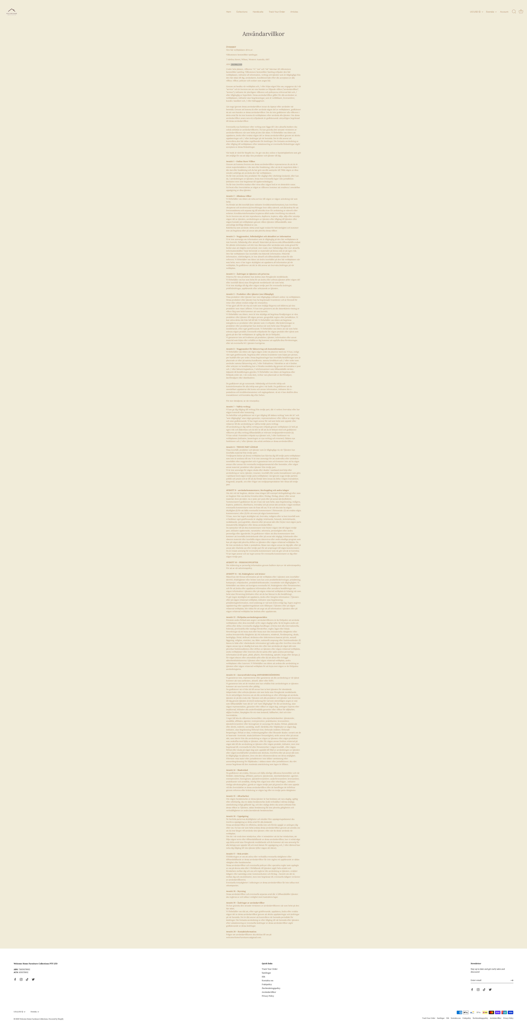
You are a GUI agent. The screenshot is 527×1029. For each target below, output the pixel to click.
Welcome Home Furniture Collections (33, 1019)
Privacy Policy (268, 996)
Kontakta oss (267, 980)
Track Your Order (277, 11)
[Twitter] (33, 979)
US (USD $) (475, 11)
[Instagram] (21, 979)
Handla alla (258, 11)
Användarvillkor (269, 992)
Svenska (490, 11)
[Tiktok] (27, 979)
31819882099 (236, 64)
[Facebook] (15, 979)
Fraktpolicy (267, 984)
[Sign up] (512, 980)
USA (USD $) (18, 1012)
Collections (241, 11)
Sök (263, 976)
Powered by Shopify (56, 1019)
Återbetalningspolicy (271, 988)
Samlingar (266, 973)
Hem (228, 11)
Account (504, 11)
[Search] (514, 12)
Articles (294, 11)
